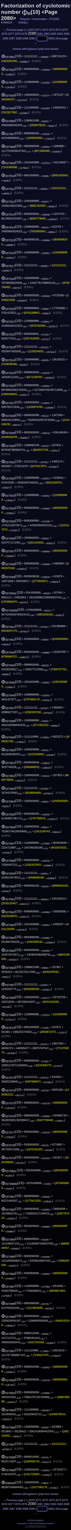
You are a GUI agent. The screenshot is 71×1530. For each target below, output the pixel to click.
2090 (32, 38)
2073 (52, 29)
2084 (60, 33)
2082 (47, 33)
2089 (25, 38)
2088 (19, 38)
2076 (4, 33)
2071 (38, 29)
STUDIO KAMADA (35, 1520)
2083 (53, 33)
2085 (67, 33)
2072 (45, 29)
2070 (32, 29)
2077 (11, 33)
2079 (24, 33)
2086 (5, 38)
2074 (58, 29)
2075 (65, 29)
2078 (18, 33)
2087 (12, 38)
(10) (11, 56)
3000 (51, 38)
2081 (40, 33)
